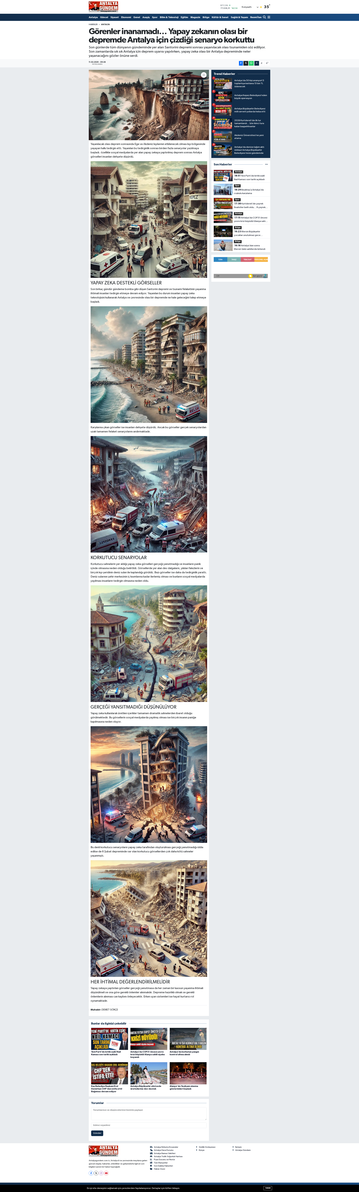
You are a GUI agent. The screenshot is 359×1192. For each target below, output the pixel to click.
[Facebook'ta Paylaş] (241, 63)
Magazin (195, 17)
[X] (96, 1173)
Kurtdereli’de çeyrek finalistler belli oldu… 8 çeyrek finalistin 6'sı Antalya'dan (249, 205)
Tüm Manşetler (161, 1163)
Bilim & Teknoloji (169, 17)
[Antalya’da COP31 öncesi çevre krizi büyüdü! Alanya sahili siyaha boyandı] (148, 1039)
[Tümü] (266, 164)
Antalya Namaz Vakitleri (164, 1153)
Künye (201, 1150)
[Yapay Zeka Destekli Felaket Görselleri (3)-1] (149, 918)
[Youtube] (106, 1173)
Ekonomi (126, 17)
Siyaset (115, 17)
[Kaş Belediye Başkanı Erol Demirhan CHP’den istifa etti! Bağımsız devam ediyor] (109, 1073)
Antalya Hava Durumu (163, 1150)
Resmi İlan (256, 17)
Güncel (104, 17)
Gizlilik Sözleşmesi (207, 1147)
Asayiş (146, 17)
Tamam (268, 1188)
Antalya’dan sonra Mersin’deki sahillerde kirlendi (249, 247)
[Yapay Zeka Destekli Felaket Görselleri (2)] (149, 784)
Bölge (206, 17)
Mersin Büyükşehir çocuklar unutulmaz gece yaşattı (247, 233)
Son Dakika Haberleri (163, 1166)
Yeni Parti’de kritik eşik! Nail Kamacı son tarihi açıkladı (249, 178)
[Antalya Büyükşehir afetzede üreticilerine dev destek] (148, 1073)
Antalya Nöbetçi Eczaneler (166, 1147)
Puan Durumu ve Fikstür (164, 1159)
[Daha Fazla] (256, 63)
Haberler (93, 25)
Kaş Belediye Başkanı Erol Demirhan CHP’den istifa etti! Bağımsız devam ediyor (106, 1089)
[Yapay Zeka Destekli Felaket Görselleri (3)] (149, 364)
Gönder (97, 1133)
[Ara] (264, 17)
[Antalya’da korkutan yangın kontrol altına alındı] (188, 1039)
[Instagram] (101, 1173)
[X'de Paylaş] (245, 63)
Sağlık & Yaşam (239, 17)
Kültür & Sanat (220, 17)
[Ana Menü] (268, 17)
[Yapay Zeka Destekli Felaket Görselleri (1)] (149, 494)
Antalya (93, 17)
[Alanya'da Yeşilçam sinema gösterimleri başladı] (188, 1073)
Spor (154, 17)
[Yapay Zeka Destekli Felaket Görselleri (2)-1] (149, 219)
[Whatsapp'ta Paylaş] (251, 63)
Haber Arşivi (159, 1169)
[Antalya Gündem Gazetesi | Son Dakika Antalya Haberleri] (103, 7)
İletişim (238, 1147)
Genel (136, 17)
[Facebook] (91, 1173)
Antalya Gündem (243, 1150)
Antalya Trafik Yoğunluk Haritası (168, 1156)
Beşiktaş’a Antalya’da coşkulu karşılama (249, 192)
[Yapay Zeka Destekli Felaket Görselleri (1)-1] (149, 643)
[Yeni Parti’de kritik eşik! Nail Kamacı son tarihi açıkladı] (109, 1039)
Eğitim (184, 17)
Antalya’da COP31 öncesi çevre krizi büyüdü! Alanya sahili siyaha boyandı (147, 1054)
